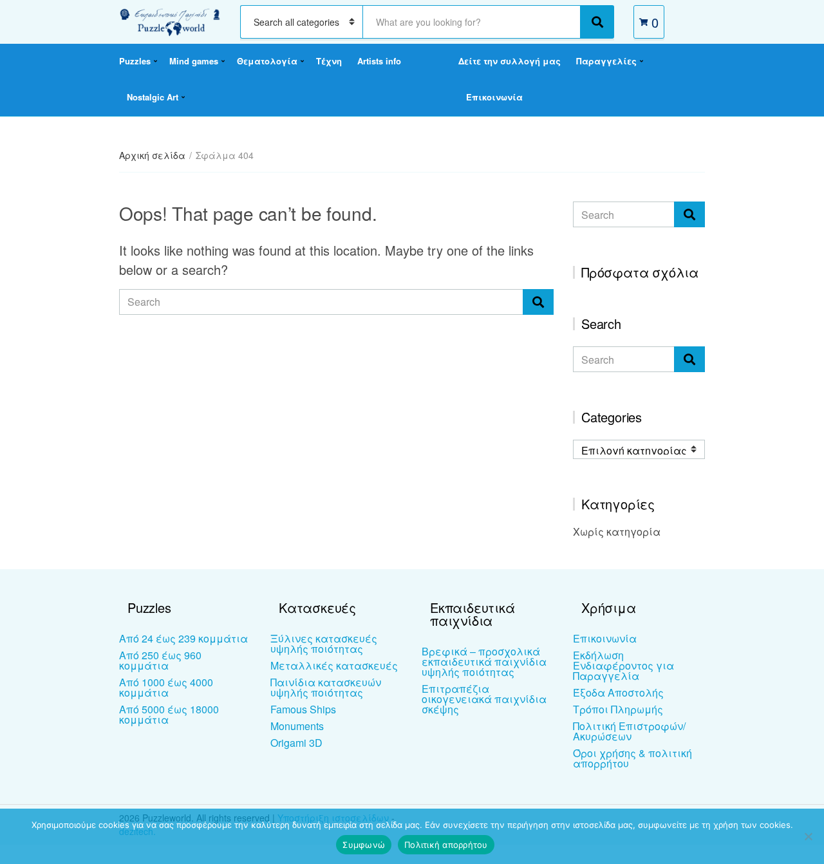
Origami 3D (296, 742)
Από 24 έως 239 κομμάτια (183, 638)
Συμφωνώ (363, 845)
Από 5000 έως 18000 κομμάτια (169, 714)
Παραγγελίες (606, 61)
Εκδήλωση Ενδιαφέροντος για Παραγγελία (623, 665)
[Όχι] (807, 836)
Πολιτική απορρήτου (446, 845)
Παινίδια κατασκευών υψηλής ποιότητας (325, 687)
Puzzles (135, 61)
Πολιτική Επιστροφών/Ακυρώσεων (629, 731)
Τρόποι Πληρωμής (618, 709)
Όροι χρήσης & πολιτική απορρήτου (632, 758)
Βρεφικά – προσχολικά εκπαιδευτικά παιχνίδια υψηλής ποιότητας (484, 661)
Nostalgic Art (152, 97)
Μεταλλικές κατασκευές (334, 665)
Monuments (297, 725)
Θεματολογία (267, 61)
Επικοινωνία (494, 97)
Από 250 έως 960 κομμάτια (160, 660)
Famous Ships (303, 709)
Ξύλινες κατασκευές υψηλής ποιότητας (323, 643)
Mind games (193, 61)
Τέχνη (329, 61)
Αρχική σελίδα (152, 155)
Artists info (379, 61)
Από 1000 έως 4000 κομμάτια (166, 687)
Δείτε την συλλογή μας (509, 61)
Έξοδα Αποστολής (618, 692)
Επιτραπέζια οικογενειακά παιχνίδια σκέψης (484, 699)
